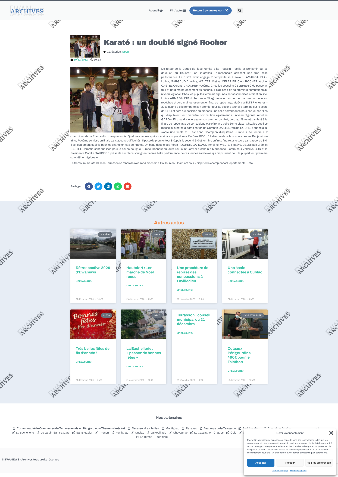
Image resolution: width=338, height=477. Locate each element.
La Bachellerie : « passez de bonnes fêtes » (143, 353)
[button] (331, 433)
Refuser (290, 462)
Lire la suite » (84, 281)
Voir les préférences (319, 462)
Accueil (154, 10)
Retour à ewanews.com (209, 10)
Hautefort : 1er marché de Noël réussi (140, 272)
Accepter (260, 462)
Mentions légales (280, 470)
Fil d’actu (176, 10)
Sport (125, 51)
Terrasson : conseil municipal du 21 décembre (193, 319)
